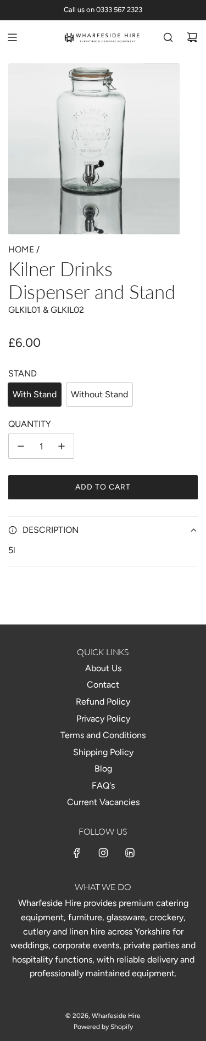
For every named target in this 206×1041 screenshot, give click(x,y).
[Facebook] (77, 853)
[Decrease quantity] (21, 446)
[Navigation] (12, 37)
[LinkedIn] (130, 853)
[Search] (168, 37)
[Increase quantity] (61, 446)
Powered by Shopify (103, 1027)
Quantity (29, 424)
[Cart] (192, 37)
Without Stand (99, 394)
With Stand (35, 394)
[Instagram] (103, 853)
